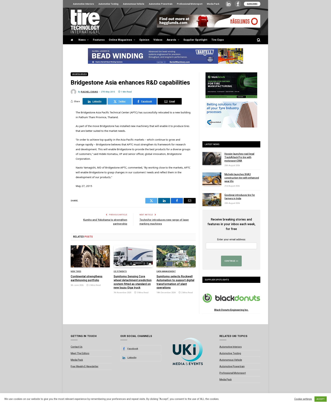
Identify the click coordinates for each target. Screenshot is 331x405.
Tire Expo (217, 40)
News (82, 40)
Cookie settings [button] (303, 399)
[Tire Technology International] (85, 21)
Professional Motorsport (189, 4)
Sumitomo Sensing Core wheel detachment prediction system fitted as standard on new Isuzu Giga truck (133, 282)
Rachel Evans (89, 91)
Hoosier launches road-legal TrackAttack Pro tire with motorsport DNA (239, 157)
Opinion (144, 40)
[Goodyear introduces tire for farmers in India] (211, 199)
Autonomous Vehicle (133, 4)
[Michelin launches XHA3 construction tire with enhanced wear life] (211, 179)
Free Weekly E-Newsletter (84, 366)
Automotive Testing (108, 4)
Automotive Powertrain (160, 4)
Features (99, 40)
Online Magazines (120, 40)
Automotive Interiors (83, 4)
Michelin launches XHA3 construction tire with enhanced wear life (241, 178)
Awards (171, 40)
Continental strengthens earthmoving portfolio (86, 278)
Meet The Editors (80, 353)
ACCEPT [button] (321, 399)
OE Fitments (120, 271)
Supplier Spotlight (195, 40)
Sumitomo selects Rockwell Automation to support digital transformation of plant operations (175, 282)
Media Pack (213, 4)
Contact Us (76, 347)
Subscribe (252, 3)
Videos (158, 40)
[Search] (258, 40)
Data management (166, 271)
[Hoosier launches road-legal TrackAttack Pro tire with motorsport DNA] (211, 158)
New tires (76, 271)
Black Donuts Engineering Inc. (231, 310)
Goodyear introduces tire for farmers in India (239, 196)
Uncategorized (79, 74)
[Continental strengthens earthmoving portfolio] (90, 256)
